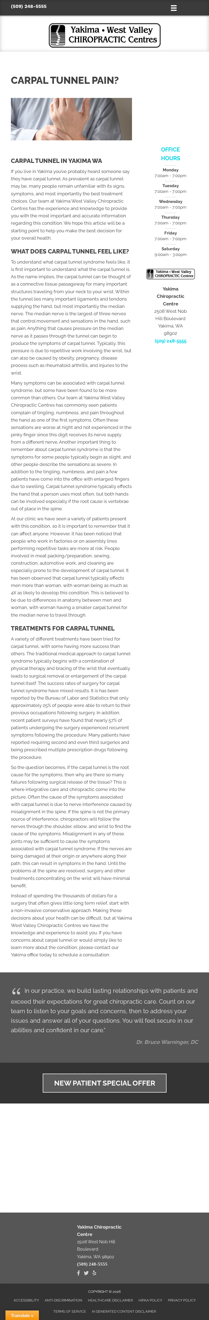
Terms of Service (69, 1311)
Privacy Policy (182, 1300)
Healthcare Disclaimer (110, 1300)
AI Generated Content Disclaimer (124, 1311)
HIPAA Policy (150, 1300)
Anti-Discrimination (63, 1300)
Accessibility (26, 1300)
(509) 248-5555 (29, 6)
